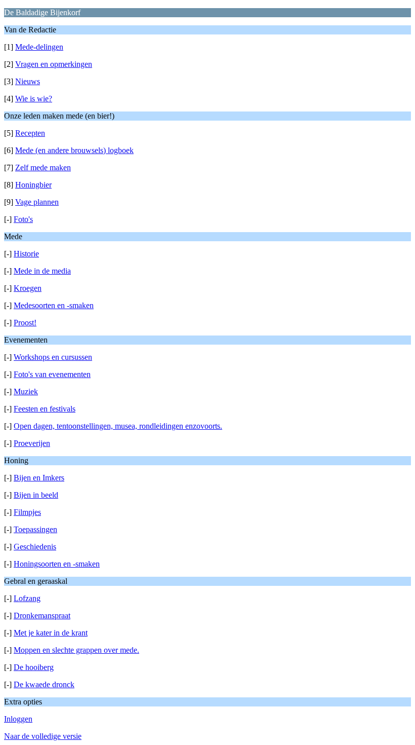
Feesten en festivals (44, 408)
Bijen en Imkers (39, 477)
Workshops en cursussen (53, 357)
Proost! (25, 322)
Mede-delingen (39, 47)
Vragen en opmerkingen (53, 64)
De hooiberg (34, 667)
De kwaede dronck (44, 684)
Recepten (30, 133)
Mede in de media (42, 271)
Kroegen (28, 288)
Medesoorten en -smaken (54, 305)
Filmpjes (27, 512)
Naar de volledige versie (42, 736)
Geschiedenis (35, 546)
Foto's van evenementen (52, 374)
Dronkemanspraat (42, 615)
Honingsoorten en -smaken (57, 564)
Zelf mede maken (43, 167)
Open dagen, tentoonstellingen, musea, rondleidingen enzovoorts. (118, 426)
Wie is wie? (33, 98)
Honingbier (33, 184)
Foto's (23, 219)
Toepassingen (35, 529)
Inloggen (18, 719)
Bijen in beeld (36, 495)
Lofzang (27, 598)
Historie (26, 253)
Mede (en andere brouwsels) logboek (74, 150)
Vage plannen (37, 202)
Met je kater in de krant (51, 632)
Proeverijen (32, 443)
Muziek (26, 391)
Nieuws (27, 81)
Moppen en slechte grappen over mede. (76, 650)
